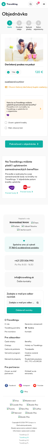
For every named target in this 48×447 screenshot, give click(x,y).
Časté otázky (10, 342)
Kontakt (28, 332)
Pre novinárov (10, 332)
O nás (7, 324)
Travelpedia (29, 349)
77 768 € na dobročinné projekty (24, 247)
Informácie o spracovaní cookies (24, 431)
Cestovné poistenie (12, 349)
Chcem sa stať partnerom (10, 372)
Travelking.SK (24, 437)
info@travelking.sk (24, 277)
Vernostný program (12, 353)
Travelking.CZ (24, 435)
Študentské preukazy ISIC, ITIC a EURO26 (33, 360)
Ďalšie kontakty (24, 281)
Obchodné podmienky (24, 425)
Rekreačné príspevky (13, 359)
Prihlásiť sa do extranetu (30, 372)
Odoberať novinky (24, 310)
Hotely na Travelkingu (33, 345)
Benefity (28, 342)
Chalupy (8, 345)
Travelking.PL (24, 443)
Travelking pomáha (12, 328)
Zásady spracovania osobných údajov (24, 428)
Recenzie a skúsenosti (33, 324)
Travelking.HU (24, 440)
